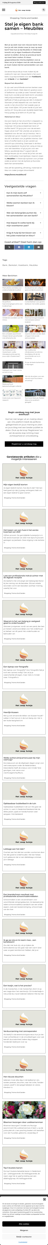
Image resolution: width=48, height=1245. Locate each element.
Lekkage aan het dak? (14, 849)
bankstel (24, 79)
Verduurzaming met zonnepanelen (20, 1031)
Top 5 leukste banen (12, 1168)
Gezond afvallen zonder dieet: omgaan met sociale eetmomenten (35, 336)
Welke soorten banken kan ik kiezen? (24, 204)
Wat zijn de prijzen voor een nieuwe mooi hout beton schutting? (34, 378)
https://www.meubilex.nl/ (15, 175)
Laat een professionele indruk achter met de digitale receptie (23, 577)
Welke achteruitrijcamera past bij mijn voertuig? (21, 759)
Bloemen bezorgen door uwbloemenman (23, 1122)
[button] (44, 1199)
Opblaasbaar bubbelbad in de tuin (19, 803)
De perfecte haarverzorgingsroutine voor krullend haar (12, 304)
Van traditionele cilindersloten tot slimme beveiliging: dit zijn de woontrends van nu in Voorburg (33, 354)
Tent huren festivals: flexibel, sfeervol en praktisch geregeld (34, 400)
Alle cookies (24, 1224)
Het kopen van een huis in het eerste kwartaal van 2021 (20, 531)
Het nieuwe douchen (13, 1077)
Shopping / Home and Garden (24, 18)
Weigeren (24, 1230)
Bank (4, 265)
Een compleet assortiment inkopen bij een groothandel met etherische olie (12, 336)
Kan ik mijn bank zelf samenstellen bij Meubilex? (24, 194)
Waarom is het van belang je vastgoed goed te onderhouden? (21, 622)
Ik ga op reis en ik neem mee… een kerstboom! (19, 941)
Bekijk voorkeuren (24, 1237)
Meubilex (11, 159)
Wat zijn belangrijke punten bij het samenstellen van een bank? (24, 214)
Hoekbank (23, 265)
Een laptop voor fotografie (15, 667)
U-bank (11, 79)
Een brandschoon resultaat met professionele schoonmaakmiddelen (20, 895)
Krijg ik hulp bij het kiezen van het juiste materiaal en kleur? (24, 234)
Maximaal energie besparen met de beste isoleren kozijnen (34, 320)
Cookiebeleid (23, 1242)
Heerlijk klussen (11, 712)
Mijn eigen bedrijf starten (15, 484)
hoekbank (36, 77)
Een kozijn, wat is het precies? (17, 986)
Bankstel (13, 265)
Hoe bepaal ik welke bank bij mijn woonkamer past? (24, 224)
